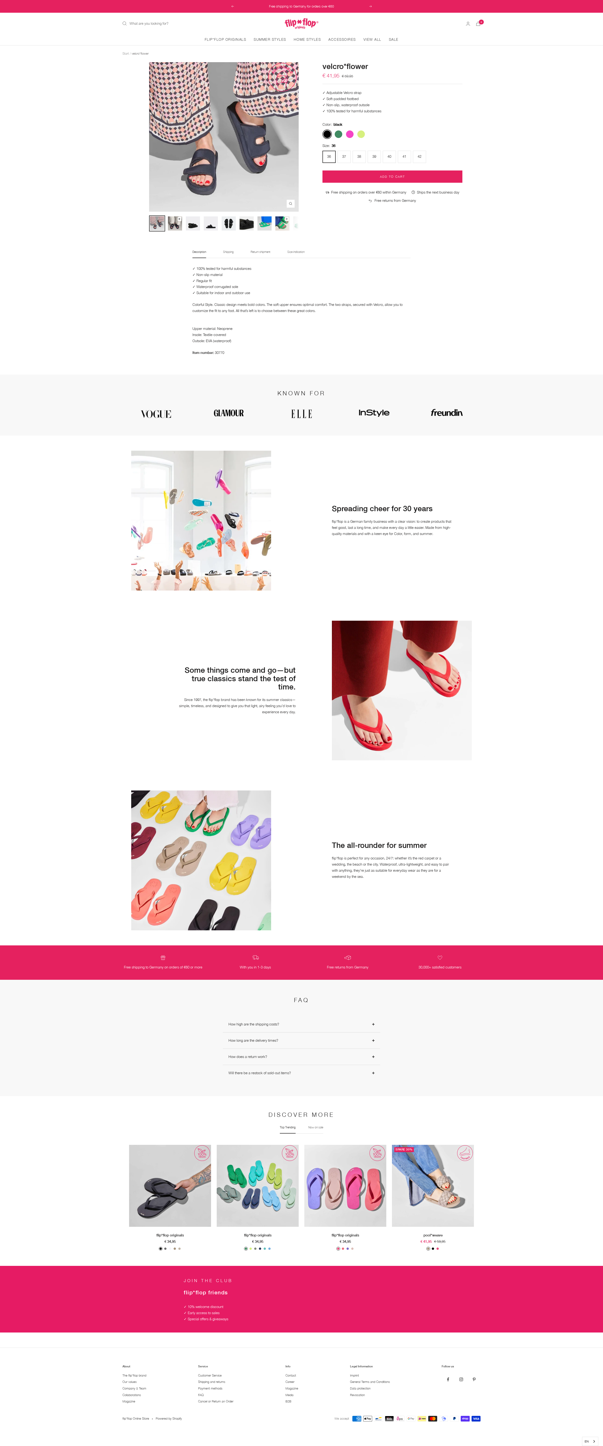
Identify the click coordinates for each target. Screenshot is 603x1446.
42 (419, 156)
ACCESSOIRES (342, 39)
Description (199, 252)
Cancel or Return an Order (215, 1401)
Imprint (354, 1375)
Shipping (228, 252)
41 (404, 156)
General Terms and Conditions (370, 1382)
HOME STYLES (307, 39)
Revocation (357, 1395)
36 (329, 156)
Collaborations (131, 1395)
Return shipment (260, 252)
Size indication (296, 252)
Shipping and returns (211, 1382)
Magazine (128, 1401)
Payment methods (210, 1388)
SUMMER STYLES (270, 39)
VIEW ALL (372, 39)
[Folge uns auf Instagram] (461, 1379)
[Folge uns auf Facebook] (448, 1379)
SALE (394, 39)
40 (389, 156)
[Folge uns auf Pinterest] (474, 1379)
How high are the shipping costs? (253, 1024)
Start (125, 53)
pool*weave (433, 1235)
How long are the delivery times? (253, 1040)
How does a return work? (247, 1056)
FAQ (201, 1395)
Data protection (360, 1388)
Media (289, 1395)
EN (587, 1441)
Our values (129, 1382)
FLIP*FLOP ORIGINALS (225, 39)
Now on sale (315, 1127)
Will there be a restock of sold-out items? (259, 1073)
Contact (290, 1375)
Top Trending (288, 1127)
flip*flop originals (170, 1235)
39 (374, 156)
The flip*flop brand (134, 1375)
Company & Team (134, 1388)
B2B (288, 1401)
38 (359, 156)
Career (289, 1382)
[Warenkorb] (478, 23)
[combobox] (590, 1441)
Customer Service (210, 1375)
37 (344, 156)
